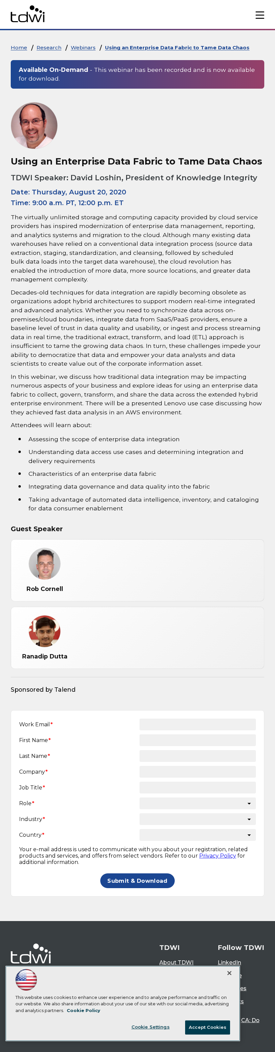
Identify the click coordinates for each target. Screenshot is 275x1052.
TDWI (169, 948)
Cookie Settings (150, 1027)
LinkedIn (229, 962)
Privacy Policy (217, 856)
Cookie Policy (83, 1010)
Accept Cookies (207, 1027)
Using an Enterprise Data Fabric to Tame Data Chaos (177, 47)
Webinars (83, 47)
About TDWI (176, 962)
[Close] (229, 973)
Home (19, 47)
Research (49, 47)
